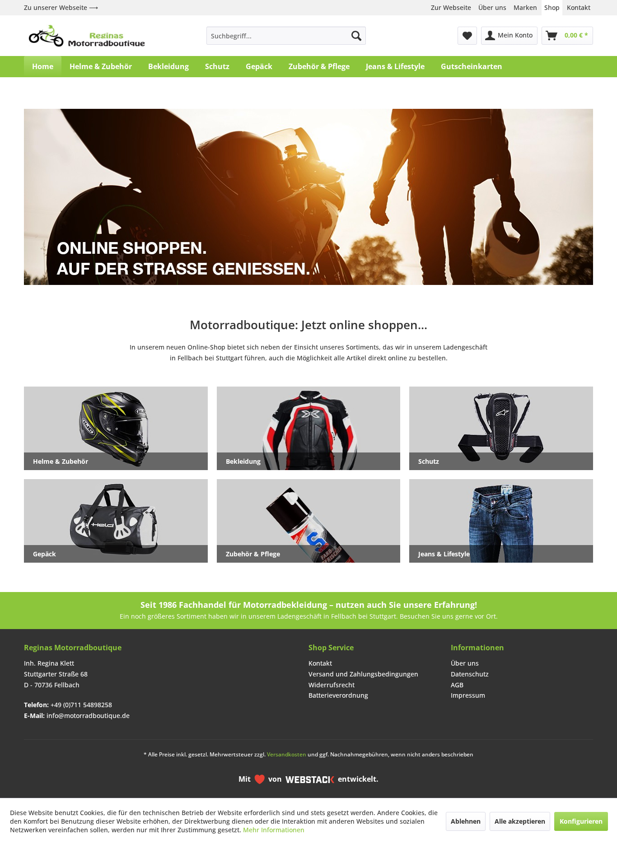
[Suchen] (356, 36)
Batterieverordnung (338, 695)
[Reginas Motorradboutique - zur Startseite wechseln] (86, 35)
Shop (552, 7)
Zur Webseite (451, 7)
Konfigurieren (581, 821)
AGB (457, 685)
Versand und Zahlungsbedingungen (363, 674)
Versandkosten (286, 754)
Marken (525, 7)
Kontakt (578, 7)
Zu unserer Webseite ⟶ (61, 7)
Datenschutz (470, 674)
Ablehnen (466, 821)
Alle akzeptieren (520, 821)
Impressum (468, 695)
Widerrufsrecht (331, 685)
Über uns (492, 7)
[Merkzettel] (467, 36)
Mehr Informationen (273, 829)
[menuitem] (286, 36)
